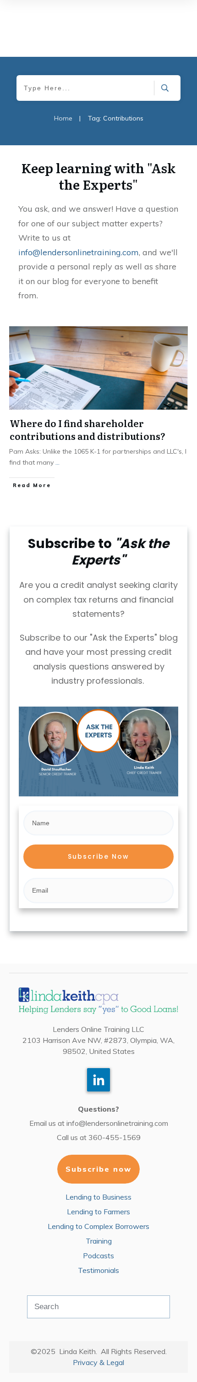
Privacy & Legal (98, 1362)
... (57, 462)
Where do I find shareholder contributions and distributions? (87, 429)
